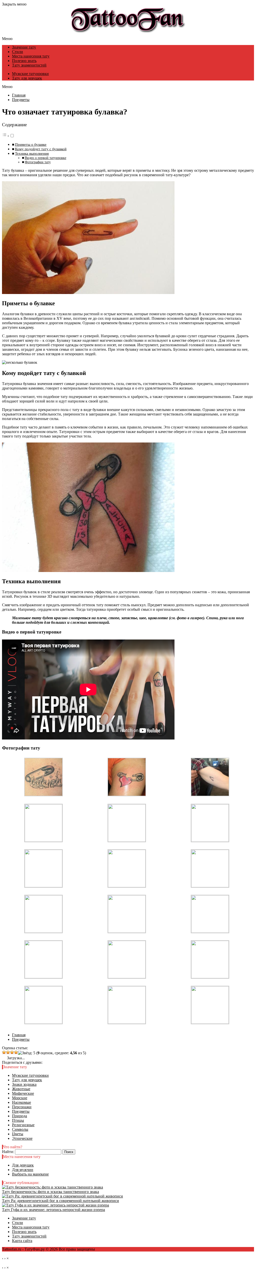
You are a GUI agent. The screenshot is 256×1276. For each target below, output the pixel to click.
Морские (19, 1098)
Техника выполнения (32, 153)
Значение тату (24, 47)
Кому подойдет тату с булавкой (40, 149)
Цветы (17, 1134)
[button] (8, 136)
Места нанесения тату (31, 56)
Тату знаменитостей (29, 65)
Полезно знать (24, 60)
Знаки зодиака (24, 1084)
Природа (19, 1116)
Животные (21, 1089)
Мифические (23, 1093)
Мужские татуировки (30, 74)
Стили (17, 52)
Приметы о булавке (30, 144)
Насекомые (21, 1102)
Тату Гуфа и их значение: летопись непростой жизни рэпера (53, 1210)
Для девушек (23, 1165)
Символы (20, 1129)
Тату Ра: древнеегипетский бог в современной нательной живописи (60, 1200)
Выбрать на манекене (30, 1174)
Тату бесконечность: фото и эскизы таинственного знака (50, 1192)
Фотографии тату (38, 162)
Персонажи (22, 1107)
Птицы (18, 1120)
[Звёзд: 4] (16, 1052)
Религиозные (23, 1125)
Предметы (21, 1111)
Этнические (22, 1138)
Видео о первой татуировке (45, 158)
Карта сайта (22, 1240)
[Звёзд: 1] (4, 1052)
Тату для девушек (27, 78)
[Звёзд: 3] (12, 1052)
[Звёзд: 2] (8, 1052)
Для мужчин (22, 1170)
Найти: (8, 1152)
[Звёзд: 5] (26, 1053)
